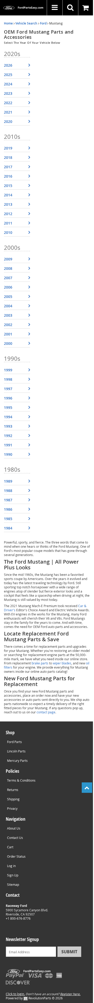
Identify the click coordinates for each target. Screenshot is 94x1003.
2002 (8, 324)
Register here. (70, 994)
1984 (8, 528)
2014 (8, 194)
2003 (8, 315)
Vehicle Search (26, 23)
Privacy (12, 808)
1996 (8, 398)
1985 (8, 518)
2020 (8, 121)
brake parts (40, 663)
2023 (8, 93)
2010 (8, 232)
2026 (8, 65)
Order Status (16, 856)
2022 (8, 102)
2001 (8, 334)
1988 (8, 490)
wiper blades (62, 663)
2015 (8, 185)
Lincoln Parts (16, 751)
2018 (8, 157)
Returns (12, 790)
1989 (8, 481)
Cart (10, 847)
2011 (8, 223)
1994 (8, 416)
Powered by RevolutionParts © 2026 (34, 998)
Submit (69, 952)
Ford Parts (14, 742)
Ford (43, 23)
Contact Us (15, 838)
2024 (8, 84)
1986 (8, 509)
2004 (8, 305)
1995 (8, 407)
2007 (8, 277)
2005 (8, 296)
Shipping (13, 799)
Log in (11, 866)
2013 (8, 204)
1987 (8, 499)
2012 (8, 213)
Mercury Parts (17, 760)
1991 (8, 445)
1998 (8, 379)
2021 (8, 112)
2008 (8, 268)
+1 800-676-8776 (18, 918)
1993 (8, 426)
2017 (8, 166)
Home (8, 23)
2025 (8, 74)
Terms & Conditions (21, 780)
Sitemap (13, 884)
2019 (8, 148)
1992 (8, 435)
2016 (8, 176)
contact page (46, 712)
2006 (8, 287)
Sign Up (12, 875)
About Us (13, 828)
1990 (8, 454)
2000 (8, 343)
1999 (8, 369)
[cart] (86, 8)
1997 (8, 388)
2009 (8, 259)
